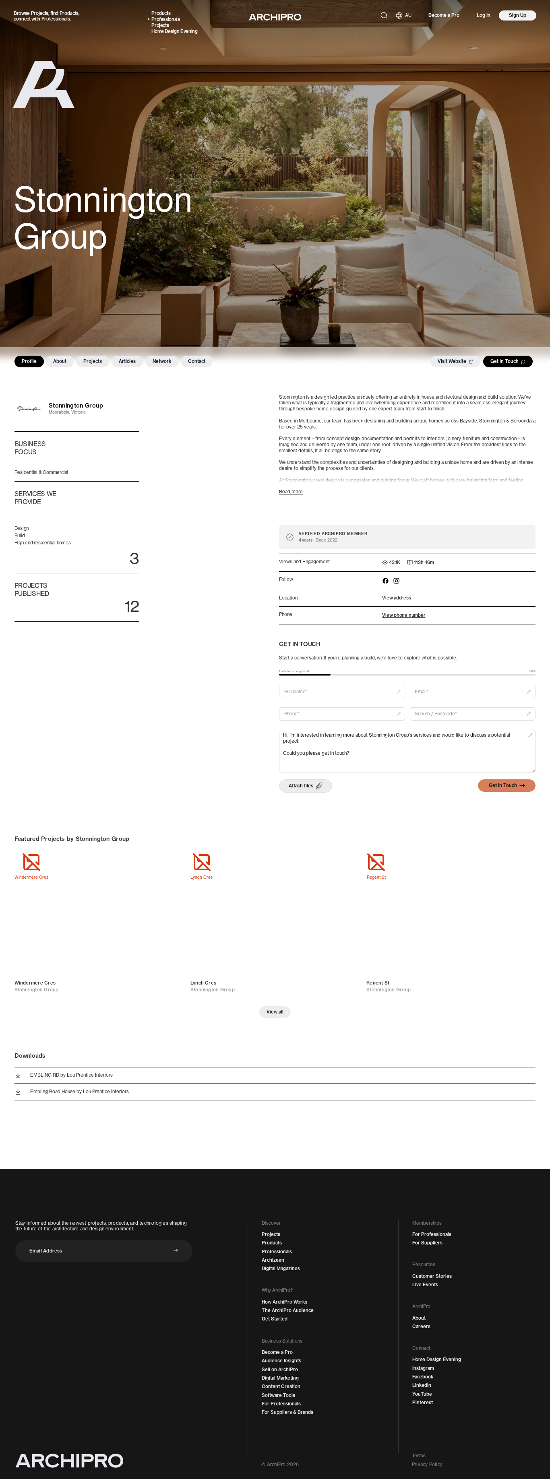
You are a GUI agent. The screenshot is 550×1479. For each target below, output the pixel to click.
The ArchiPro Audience (288, 1310)
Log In (483, 15)
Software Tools (278, 1395)
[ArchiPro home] (275, 17)
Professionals (55, 19)
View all (275, 1012)
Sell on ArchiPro (280, 1369)
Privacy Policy (427, 1464)
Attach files (301, 786)
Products (69, 13)
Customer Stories (432, 1276)
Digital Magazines (281, 1268)
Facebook (422, 1377)
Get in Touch (504, 361)
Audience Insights (281, 1361)
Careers (421, 1326)
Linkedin (421, 1385)
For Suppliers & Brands (287, 1412)
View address (396, 598)
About (59, 361)
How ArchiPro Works (284, 1302)
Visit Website (452, 361)
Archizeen (273, 1260)
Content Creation (281, 1386)
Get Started (274, 1319)
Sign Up (517, 15)
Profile (29, 361)
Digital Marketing (280, 1378)
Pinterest (422, 1402)
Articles (127, 361)
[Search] (383, 15)
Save (171, 862)
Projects (39, 13)
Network (162, 361)
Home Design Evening (174, 31)
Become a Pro (443, 15)
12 (131, 606)
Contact (196, 361)
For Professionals (281, 1404)
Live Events (425, 1284)
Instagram (423, 1368)
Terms (419, 1455)
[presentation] (305, 786)
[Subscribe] (176, 1250)
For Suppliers (427, 1243)
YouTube (422, 1394)
